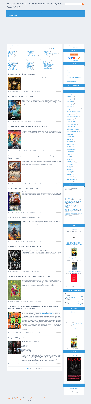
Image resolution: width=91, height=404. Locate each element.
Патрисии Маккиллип (12, 62)
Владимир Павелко (30, 60)
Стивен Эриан (11, 68)
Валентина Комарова (12, 63)
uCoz (83, 397)
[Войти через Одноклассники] (79, 58)
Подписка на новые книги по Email (38, 397)
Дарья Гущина (46, 63)
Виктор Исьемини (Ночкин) (49, 64)
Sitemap (16, 398)
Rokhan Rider (28, 66)
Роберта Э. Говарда (30, 56)
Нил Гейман (46, 58)
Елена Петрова (29, 52)
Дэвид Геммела (47, 61)
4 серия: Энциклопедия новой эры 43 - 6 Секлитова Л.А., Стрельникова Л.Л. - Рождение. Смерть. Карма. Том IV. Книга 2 (74, 244)
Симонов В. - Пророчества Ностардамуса (73, 219)
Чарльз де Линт (29, 62)
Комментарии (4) (37, 91)
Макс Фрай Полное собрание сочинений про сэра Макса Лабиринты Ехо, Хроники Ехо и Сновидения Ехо (33, 307)
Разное (80, 299)
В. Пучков (28, 64)
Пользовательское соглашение (13, 399)
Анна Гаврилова (29, 69)
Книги (13, 45)
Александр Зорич (11, 51)
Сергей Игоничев (11, 66)
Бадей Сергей (29, 53)
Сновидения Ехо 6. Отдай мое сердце (22, 74)
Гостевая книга (20, 397)
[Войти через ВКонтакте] (69, 58)
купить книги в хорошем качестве (46, 313)
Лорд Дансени (11, 56)
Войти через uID (74, 54)
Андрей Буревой (47, 51)
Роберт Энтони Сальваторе (13, 58)
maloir (24, 91)
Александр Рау (11, 53)
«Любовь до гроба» (69, 297)
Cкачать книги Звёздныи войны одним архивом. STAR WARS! (73, 210)
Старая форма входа (74, 60)
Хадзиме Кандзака (47, 60)
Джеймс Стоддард (47, 52)
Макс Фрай (46, 67)
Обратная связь (27, 397)
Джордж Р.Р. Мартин (48, 57)
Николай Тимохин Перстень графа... (73, 301)
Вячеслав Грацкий (29, 63)
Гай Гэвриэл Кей (29, 61)
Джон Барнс (46, 62)
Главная (9, 45)
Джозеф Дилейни (29, 65)
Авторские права (22, 398)
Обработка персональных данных (27, 399)
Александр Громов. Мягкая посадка (74, 271)
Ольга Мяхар (11, 54)
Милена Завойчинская (12, 69)
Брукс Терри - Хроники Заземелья (50, 53)
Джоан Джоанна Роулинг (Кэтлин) (33, 58)
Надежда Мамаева (47, 68)
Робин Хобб (10, 61)
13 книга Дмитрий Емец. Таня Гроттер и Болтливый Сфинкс (29, 276)
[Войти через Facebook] (72, 58)
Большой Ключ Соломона (70, 217)
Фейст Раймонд (11, 65)
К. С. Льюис (46, 56)
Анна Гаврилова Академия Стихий (20, 96)
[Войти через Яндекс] (74, 58)
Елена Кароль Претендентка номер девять (23, 188)
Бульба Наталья (11, 52)
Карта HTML (11, 398)
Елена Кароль (29, 68)
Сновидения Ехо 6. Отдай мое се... (73, 304)
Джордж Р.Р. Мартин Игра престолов (21, 338)
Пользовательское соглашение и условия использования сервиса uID (24, 400)
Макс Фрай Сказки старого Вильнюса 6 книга (24, 247)
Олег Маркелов (11, 67)
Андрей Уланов (47, 66)
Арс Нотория (67, 188)
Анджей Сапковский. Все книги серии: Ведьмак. (74, 258)
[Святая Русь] (74, 355)
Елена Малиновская (48, 54)
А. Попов (10, 64)
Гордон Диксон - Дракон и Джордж (33, 54)
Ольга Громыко (11, 55)
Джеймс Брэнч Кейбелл (13, 57)
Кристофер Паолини (30, 57)
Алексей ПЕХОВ (29, 51)
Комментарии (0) (39, 121)
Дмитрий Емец (29, 67)
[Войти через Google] (76, 58)
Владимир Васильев (48, 65)
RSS (8, 398)
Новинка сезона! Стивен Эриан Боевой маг (23, 218)
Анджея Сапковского (48, 55)
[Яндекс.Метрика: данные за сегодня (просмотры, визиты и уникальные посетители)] (74, 388)
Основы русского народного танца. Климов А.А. (74, 284)
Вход (77, 47)
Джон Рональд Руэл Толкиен (32, 55)
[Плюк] (74, 380)
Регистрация (72, 47)
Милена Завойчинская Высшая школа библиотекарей (27, 126)
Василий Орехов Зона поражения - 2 (72, 198)
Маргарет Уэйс (11, 60)
